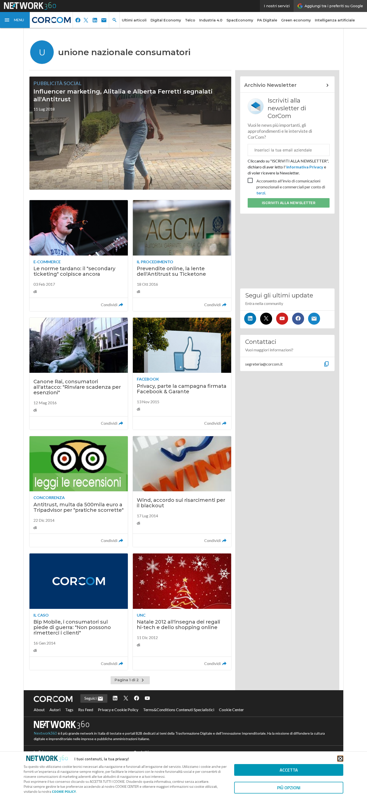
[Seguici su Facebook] (298, 319)
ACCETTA (289, 770)
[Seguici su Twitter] (266, 319)
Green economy (296, 20)
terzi (260, 192)
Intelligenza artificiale (335, 20)
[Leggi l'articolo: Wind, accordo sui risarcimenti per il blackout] (182, 491)
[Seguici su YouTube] (282, 319)
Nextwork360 (45, 733)
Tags (69, 709)
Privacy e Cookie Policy (118, 709)
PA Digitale (267, 20)
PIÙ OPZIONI (288, 787)
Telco (190, 20)
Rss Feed (85, 709)
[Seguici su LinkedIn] (250, 319)
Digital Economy (166, 20)
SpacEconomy (239, 20)
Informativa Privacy (305, 166)
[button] (15, 20)
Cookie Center (231, 709)
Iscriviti (289, 203)
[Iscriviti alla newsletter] (314, 319)
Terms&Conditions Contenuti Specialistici (178, 709)
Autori (54, 709)
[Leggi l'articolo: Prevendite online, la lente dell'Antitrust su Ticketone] (182, 255)
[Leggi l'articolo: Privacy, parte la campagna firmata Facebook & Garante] (182, 374)
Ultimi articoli (134, 20)
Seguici (90, 698)
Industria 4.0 (210, 20)
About (39, 709)
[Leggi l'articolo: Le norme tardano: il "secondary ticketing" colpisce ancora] (78, 255)
